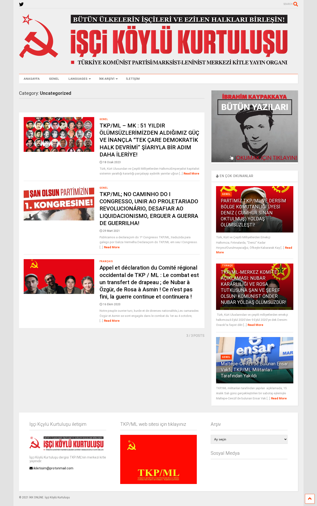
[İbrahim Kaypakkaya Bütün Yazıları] (254, 161)
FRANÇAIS (106, 261)
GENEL (54, 78)
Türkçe (227, 265)
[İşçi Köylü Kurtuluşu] (158, 65)
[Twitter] (21, 4)
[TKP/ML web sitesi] (158, 483)
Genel (104, 119)
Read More (191, 173)
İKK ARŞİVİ (106, 78)
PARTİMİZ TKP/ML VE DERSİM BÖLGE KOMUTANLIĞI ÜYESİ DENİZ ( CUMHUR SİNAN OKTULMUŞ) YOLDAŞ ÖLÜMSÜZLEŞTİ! (253, 213)
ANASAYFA (32, 78)
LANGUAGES (77, 78)
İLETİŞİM (133, 78)
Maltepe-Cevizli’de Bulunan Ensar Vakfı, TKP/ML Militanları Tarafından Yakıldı (254, 370)
